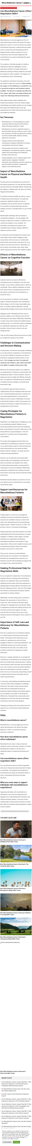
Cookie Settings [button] (7, 1142)
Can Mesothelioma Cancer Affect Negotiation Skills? (14, 811)
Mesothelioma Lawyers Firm (8, 8)
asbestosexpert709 (5, 16)
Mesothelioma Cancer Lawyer (15, 3)
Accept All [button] (16, 1142)
